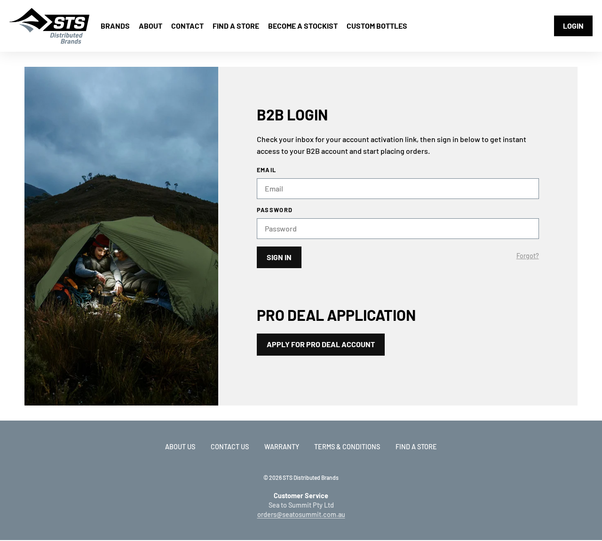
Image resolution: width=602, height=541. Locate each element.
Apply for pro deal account (321, 344)
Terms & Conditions (347, 447)
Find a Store (416, 447)
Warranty (281, 447)
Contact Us (230, 447)
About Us (180, 447)
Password (275, 210)
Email (266, 170)
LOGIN (573, 25)
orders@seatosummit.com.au (301, 514)
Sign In (279, 257)
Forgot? (527, 256)
